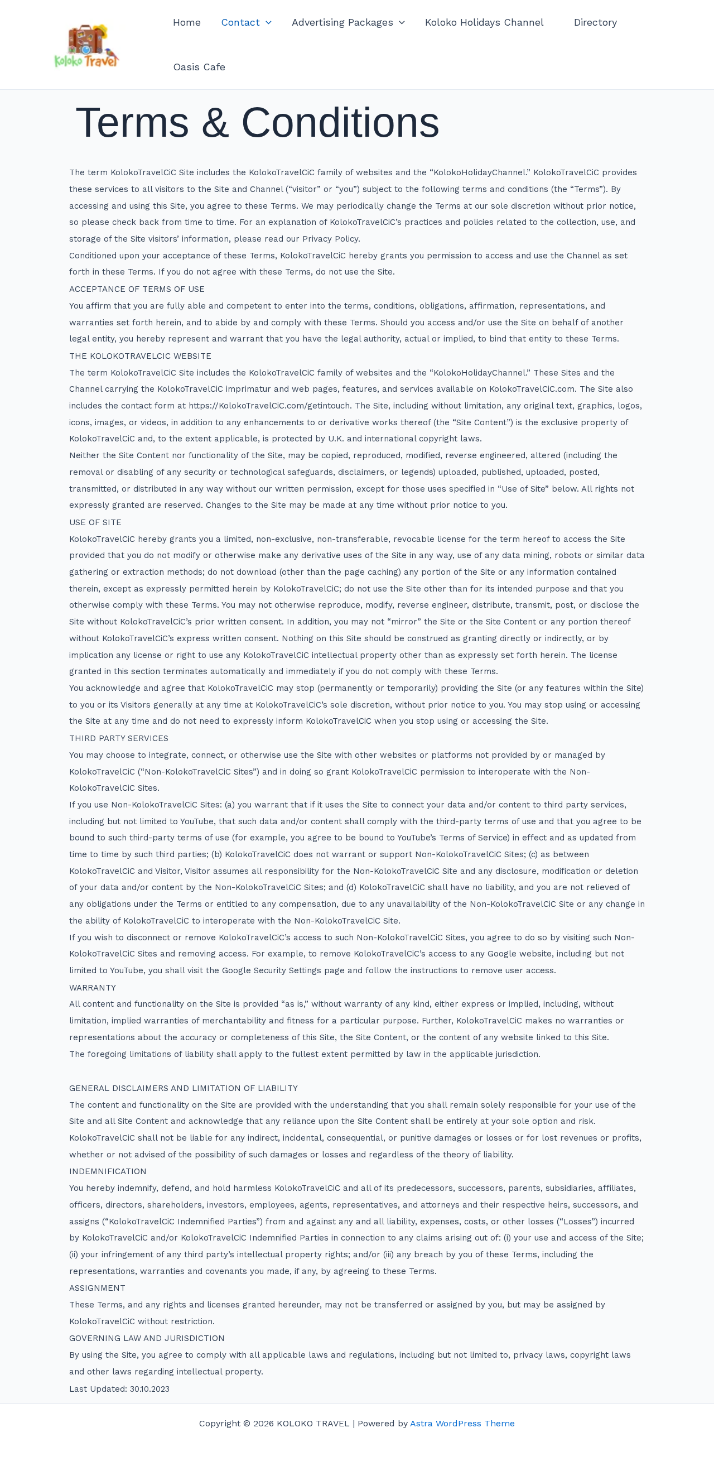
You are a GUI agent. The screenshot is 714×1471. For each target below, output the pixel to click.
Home (187, 22)
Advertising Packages (342, 22)
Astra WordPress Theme (462, 1423)
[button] (266, 22)
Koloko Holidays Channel (489, 22)
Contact (240, 22)
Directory (595, 22)
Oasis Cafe (199, 67)
